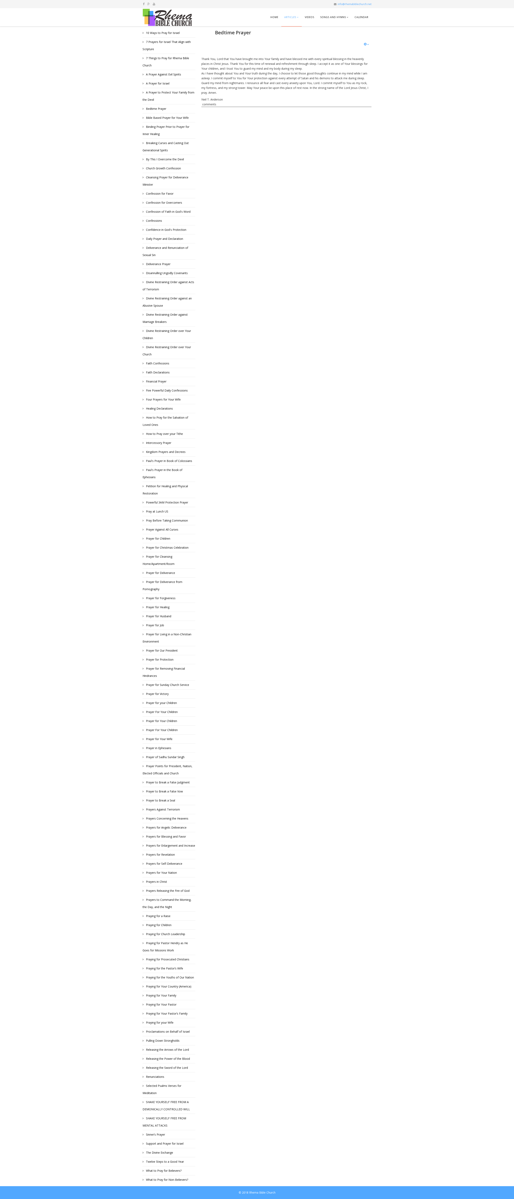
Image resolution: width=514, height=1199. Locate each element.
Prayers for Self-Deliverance (163, 863)
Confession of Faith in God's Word (168, 212)
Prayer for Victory (157, 694)
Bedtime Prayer (155, 109)
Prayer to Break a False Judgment (167, 782)
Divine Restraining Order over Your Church (167, 350)
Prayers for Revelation (160, 854)
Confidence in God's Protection (165, 230)
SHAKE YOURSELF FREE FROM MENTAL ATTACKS (164, 1121)
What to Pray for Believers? (163, 1171)
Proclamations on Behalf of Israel (167, 1031)
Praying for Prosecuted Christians (167, 959)
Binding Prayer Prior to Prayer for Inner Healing (166, 130)
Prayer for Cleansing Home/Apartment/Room (158, 560)
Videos (309, 17)
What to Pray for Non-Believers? (166, 1180)
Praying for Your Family (160, 995)
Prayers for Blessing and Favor (165, 836)
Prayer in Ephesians (158, 748)
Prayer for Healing (157, 607)
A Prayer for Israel (157, 83)
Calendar (361, 17)
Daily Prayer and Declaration (164, 239)
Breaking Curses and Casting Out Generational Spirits (166, 146)
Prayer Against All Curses (161, 529)
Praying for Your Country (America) (168, 986)
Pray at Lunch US (156, 511)
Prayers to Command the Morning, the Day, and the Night (167, 903)
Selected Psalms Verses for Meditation (162, 1089)
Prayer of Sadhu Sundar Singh (165, 757)
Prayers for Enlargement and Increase (170, 845)
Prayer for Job (154, 625)
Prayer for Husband (158, 616)
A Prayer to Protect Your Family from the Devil (168, 96)
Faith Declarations (157, 372)
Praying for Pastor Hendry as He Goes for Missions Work (165, 946)
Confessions (153, 221)
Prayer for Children (157, 538)
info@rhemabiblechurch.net (354, 4)
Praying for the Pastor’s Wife (164, 968)
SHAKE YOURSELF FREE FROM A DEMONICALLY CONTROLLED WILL (166, 1105)
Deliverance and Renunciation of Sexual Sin (165, 251)
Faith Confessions (157, 363)
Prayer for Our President (161, 650)
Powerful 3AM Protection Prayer (166, 502)
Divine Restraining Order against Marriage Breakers (165, 318)
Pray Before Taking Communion (166, 520)
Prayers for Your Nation (161, 873)
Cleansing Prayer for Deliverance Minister (165, 180)
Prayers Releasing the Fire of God (167, 891)
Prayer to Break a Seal (160, 800)
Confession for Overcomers (163, 202)
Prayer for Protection (159, 659)
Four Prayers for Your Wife (163, 399)
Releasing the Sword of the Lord (166, 1068)
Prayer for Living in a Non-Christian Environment (167, 637)
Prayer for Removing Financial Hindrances (164, 672)
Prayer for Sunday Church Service (167, 685)
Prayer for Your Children (161, 721)
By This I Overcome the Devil (164, 159)
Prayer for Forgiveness (160, 598)
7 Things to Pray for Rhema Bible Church (166, 61)
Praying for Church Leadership (165, 934)
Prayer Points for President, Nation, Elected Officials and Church (167, 769)
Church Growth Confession (163, 168)
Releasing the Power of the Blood (167, 1059)
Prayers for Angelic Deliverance (166, 827)
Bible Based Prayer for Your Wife (167, 118)
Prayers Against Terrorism (162, 809)
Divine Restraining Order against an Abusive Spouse (167, 301)
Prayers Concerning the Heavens (166, 818)
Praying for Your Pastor (160, 1004)
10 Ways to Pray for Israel (162, 33)
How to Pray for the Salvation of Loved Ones (165, 421)
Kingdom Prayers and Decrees (165, 452)
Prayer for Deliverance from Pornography (162, 585)
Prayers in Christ (156, 882)
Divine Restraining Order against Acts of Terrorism (168, 285)
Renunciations (154, 1077)
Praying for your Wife (159, 1022)
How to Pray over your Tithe (164, 434)
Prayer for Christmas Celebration (167, 547)
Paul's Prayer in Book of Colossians (168, 461)
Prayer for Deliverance (160, 573)
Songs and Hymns (333, 17)
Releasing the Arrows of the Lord (167, 1050)
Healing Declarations (159, 408)
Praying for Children (158, 925)
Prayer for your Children (161, 703)
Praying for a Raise (157, 916)
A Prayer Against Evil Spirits (163, 74)
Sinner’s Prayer (155, 1134)
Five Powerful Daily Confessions (166, 390)
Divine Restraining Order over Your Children (167, 334)
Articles (290, 17)
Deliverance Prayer (157, 264)
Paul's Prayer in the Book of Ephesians (162, 473)
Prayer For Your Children (161, 712)
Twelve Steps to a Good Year (164, 1161)
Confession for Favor (159, 193)
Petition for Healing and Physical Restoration (165, 489)
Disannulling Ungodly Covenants (166, 273)
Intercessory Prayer (158, 443)
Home (274, 17)
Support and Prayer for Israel (164, 1143)
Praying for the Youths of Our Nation (169, 977)
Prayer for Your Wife (158, 739)
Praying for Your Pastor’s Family (166, 1013)
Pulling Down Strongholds (162, 1040)
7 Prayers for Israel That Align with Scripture (167, 45)
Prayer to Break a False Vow (164, 791)
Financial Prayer (155, 381)
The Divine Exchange (159, 1152)
